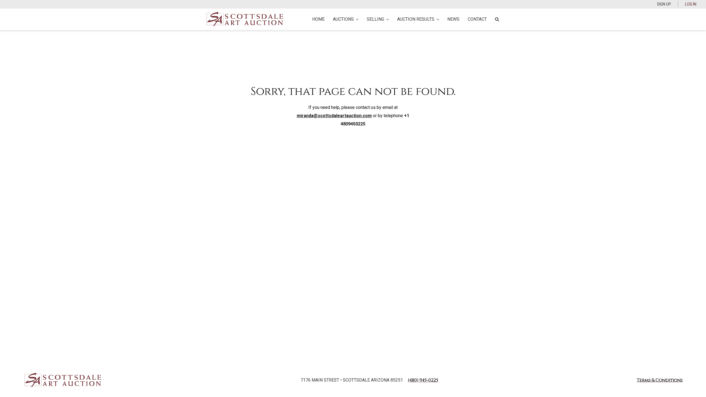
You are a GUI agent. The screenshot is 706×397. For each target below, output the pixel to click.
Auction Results (415, 19)
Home (318, 19)
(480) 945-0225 (423, 380)
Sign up (664, 4)
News (453, 19)
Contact (477, 19)
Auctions (343, 19)
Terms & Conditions (660, 380)
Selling (375, 19)
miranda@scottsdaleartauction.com (334, 115)
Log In (690, 4)
